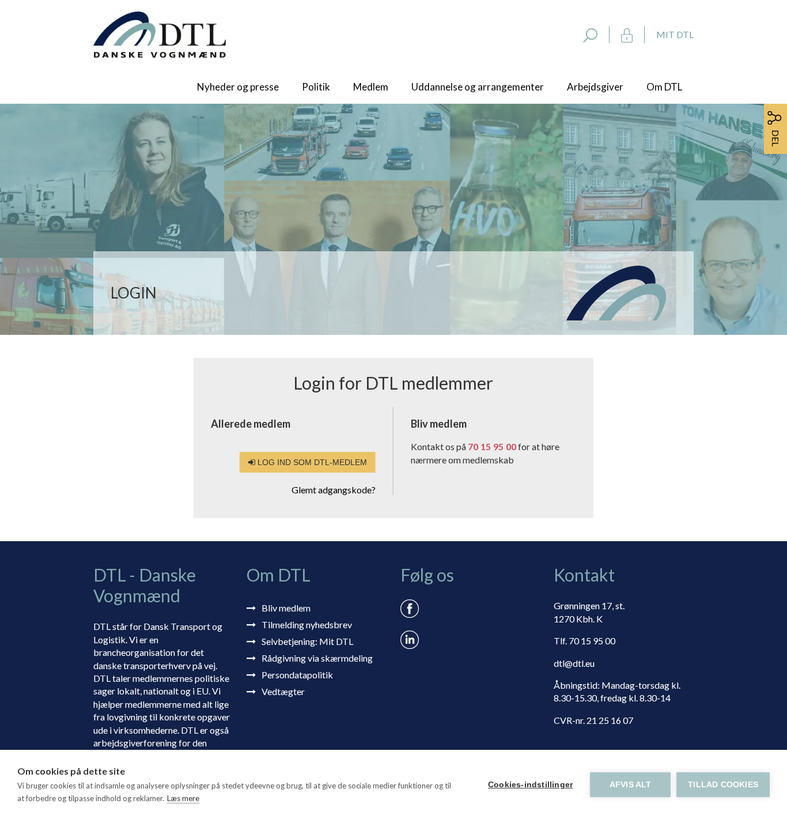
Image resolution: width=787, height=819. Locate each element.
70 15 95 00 (492, 446)
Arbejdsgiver (595, 87)
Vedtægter (283, 691)
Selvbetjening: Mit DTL (307, 641)
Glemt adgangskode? (334, 489)
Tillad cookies (723, 784)
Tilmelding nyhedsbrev (307, 624)
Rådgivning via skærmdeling (317, 657)
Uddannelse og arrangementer (477, 87)
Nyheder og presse (238, 87)
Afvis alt (631, 784)
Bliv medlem (286, 607)
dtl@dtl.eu (574, 663)
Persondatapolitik (297, 674)
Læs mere (183, 798)
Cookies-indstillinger (530, 784)
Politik (316, 87)
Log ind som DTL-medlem (311, 462)
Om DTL (664, 87)
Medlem (370, 87)
